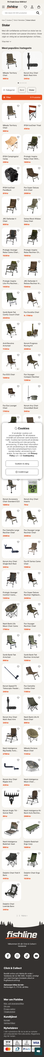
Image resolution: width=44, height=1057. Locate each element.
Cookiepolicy (28, 456)
